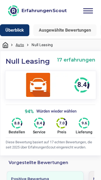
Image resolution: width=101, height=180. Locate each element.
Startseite (5, 45)
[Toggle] (88, 11)
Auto (20, 45)
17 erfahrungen (76, 60)
